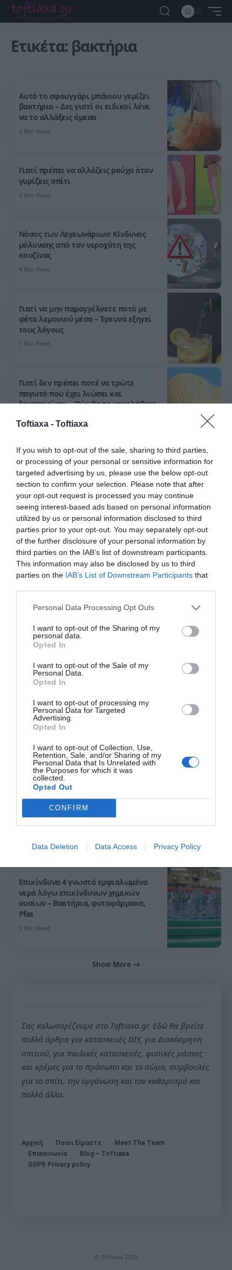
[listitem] (116, 607)
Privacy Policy (177, 846)
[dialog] (116, 635)
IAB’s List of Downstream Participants (129, 575)
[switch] (190, 631)
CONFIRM (69, 808)
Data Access (116, 846)
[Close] (211, 424)
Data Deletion (55, 846)
